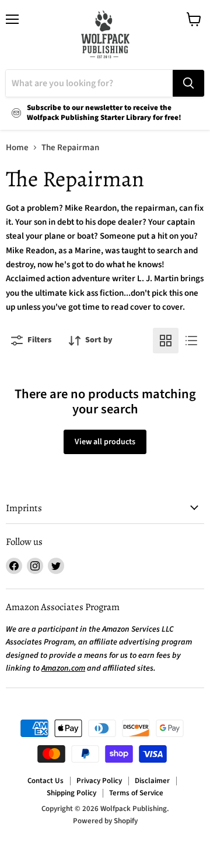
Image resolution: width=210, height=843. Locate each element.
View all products (105, 442)
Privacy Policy (99, 780)
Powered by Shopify (105, 821)
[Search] (188, 83)
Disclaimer (152, 780)
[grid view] (165, 340)
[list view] (191, 340)
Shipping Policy (71, 793)
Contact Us (45, 780)
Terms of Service (136, 793)
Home (17, 148)
